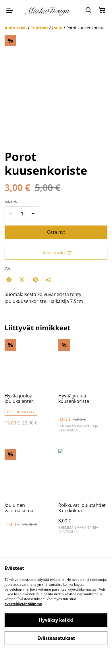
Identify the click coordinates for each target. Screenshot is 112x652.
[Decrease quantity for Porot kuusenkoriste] (10, 213)
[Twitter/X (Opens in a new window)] (22, 279)
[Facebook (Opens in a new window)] (9, 279)
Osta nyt (56, 232)
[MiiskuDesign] (48, 10)
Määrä (11, 202)
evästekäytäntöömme (23, 603)
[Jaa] (48, 279)
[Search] (88, 10)
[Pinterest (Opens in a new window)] (35, 279)
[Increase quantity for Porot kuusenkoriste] (33, 213)
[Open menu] (10, 10)
